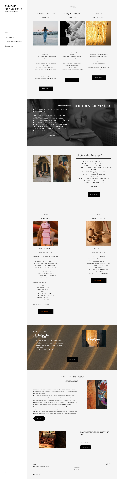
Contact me (9, 46)
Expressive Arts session (13, 42)
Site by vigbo (36, 474)
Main (6, 33)
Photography (9, 37)
